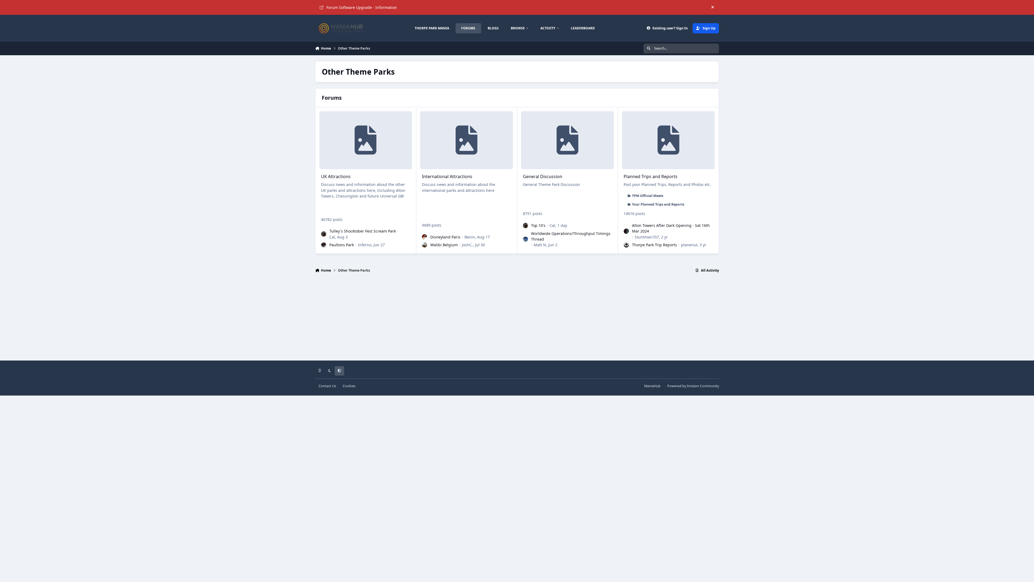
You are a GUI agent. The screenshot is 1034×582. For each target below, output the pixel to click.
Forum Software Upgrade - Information (361, 7)
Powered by (693, 386)
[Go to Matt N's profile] (525, 239)
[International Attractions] (466, 140)
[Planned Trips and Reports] (668, 140)
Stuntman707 (647, 237)
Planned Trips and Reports (650, 176)
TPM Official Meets (647, 195)
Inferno (364, 244)
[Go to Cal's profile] (323, 234)
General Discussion (542, 176)
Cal (332, 237)
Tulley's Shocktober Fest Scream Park (362, 231)
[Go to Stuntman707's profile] (626, 231)
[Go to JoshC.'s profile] (424, 245)
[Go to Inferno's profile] (323, 245)
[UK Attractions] (365, 140)
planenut (689, 244)
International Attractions (447, 176)
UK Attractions (336, 176)
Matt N (540, 244)
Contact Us (327, 386)
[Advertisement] (517, 319)
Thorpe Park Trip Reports (654, 244)
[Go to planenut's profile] (626, 245)
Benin (469, 237)
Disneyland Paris (445, 237)
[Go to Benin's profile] (424, 237)
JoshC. (467, 244)
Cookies (349, 386)
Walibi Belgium (444, 244)
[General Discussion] (567, 140)
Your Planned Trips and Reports (658, 204)
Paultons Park (341, 244)
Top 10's (538, 225)
